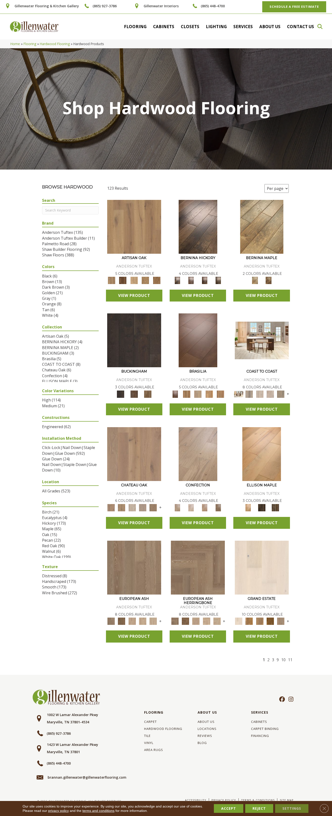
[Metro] (153, 621)
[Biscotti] (121, 621)
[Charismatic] (261, 453)
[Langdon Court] (280, 621)
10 (283, 660)
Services (243, 26)
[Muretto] (205, 280)
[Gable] (132, 507)
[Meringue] (205, 507)
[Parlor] (153, 507)
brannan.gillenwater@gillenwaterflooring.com (87, 777)
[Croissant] (198, 453)
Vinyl (148, 743)
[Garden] (142, 507)
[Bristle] (134, 226)
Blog (202, 743)
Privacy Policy (223, 800)
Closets (190, 26)
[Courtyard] (121, 507)
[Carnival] (142, 621)
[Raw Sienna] (157, 280)
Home (15, 43)
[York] (148, 394)
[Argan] (198, 340)
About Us (269, 26)
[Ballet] (134, 567)
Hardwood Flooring (55, 43)
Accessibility (195, 800)
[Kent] (134, 340)
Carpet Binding (265, 728)
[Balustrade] (134, 453)
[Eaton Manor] (259, 621)
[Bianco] (262, 226)
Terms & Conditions (257, 800)
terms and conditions (98, 811)
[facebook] (281, 699)
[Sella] (218, 280)
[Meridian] (275, 507)
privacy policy (58, 811)
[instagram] (289, 699)
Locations (207, 728)
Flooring (135, 26)
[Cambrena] (198, 226)
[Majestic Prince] (262, 507)
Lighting (216, 26)
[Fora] (191, 280)
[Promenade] (280, 394)
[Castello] (268, 280)
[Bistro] (132, 621)
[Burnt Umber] (123, 280)
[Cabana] (259, 394)
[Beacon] (262, 340)
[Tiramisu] (218, 507)
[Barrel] (186, 394)
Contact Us (300, 26)
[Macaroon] (191, 507)
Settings (291, 808)
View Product (134, 295)
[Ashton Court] (262, 567)
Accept (228, 808)
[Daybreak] (270, 394)
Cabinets (163, 26)
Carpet (150, 721)
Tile (147, 736)
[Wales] (134, 394)
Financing (260, 736)
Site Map (287, 800)
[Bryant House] (249, 621)
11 (290, 660)
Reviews (205, 736)
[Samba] (221, 394)
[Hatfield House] (270, 621)
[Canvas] (134, 280)
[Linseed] (145, 280)
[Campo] (198, 394)
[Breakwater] (249, 394)
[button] (322, 27)
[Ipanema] (209, 394)
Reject (259, 808)
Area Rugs (153, 750)
